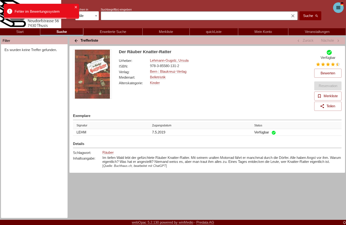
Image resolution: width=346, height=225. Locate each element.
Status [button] (258, 125)
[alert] (41, 11)
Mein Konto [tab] (263, 32)
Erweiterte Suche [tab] (113, 32)
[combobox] (194, 16)
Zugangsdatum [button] (161, 125)
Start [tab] (20, 32)
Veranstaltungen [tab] (317, 32)
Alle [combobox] (81, 16)
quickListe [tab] (213, 32)
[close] (76, 7)
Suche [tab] (61, 32)
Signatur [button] (81, 125)
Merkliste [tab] (166, 32)
